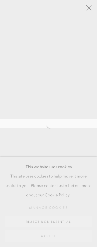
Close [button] (88, 9)
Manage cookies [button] (48, 207)
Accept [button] (48, 236)
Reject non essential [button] (48, 221)
